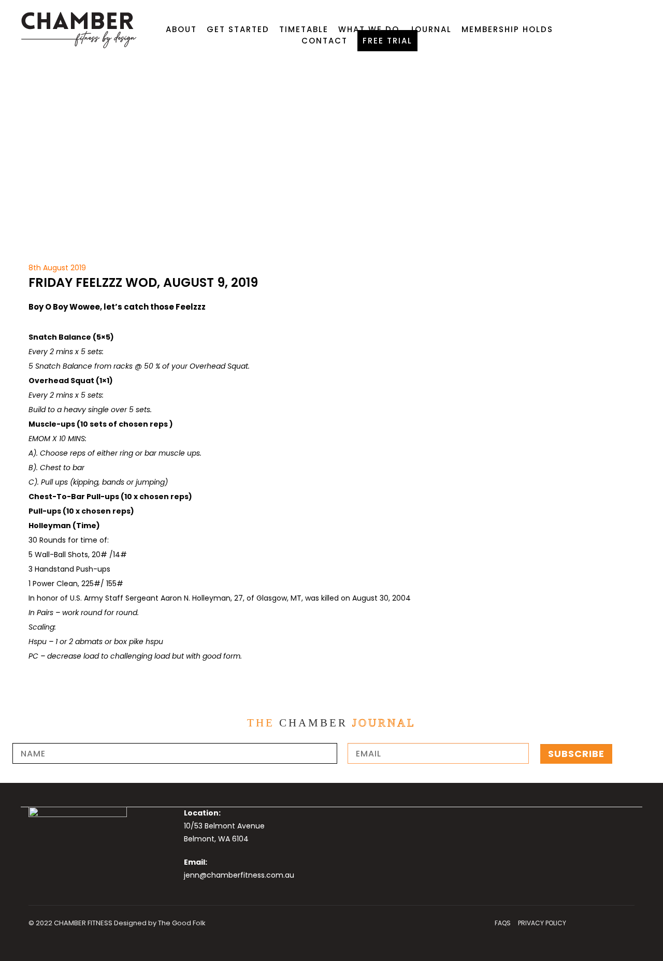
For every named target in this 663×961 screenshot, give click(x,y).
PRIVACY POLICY (542, 923)
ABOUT (181, 29)
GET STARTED (238, 29)
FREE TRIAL (387, 40)
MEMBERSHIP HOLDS (507, 29)
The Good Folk (182, 923)
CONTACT (324, 40)
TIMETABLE (303, 29)
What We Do (368, 29)
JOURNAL (430, 29)
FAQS (503, 923)
